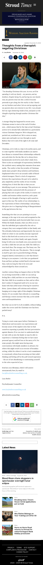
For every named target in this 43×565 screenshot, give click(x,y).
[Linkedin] (20, 57)
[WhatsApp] (30, 57)
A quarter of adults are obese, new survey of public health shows (32, 432)
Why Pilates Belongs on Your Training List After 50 (25, 515)
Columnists (5, 40)
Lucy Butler (7, 52)
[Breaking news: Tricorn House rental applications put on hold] (7, 502)
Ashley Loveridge (11, 475)
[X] (15, 57)
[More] (35, 57)
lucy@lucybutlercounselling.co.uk (14, 373)
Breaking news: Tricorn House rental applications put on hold (25, 502)
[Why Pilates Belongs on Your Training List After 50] (7, 516)
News (3, 475)
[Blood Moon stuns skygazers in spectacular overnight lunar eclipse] (20, 461)
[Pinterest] (25, 57)
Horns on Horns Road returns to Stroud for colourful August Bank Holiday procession (23, 531)
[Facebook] (11, 57)
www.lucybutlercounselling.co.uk (14, 389)
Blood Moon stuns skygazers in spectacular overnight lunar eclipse (18, 481)
